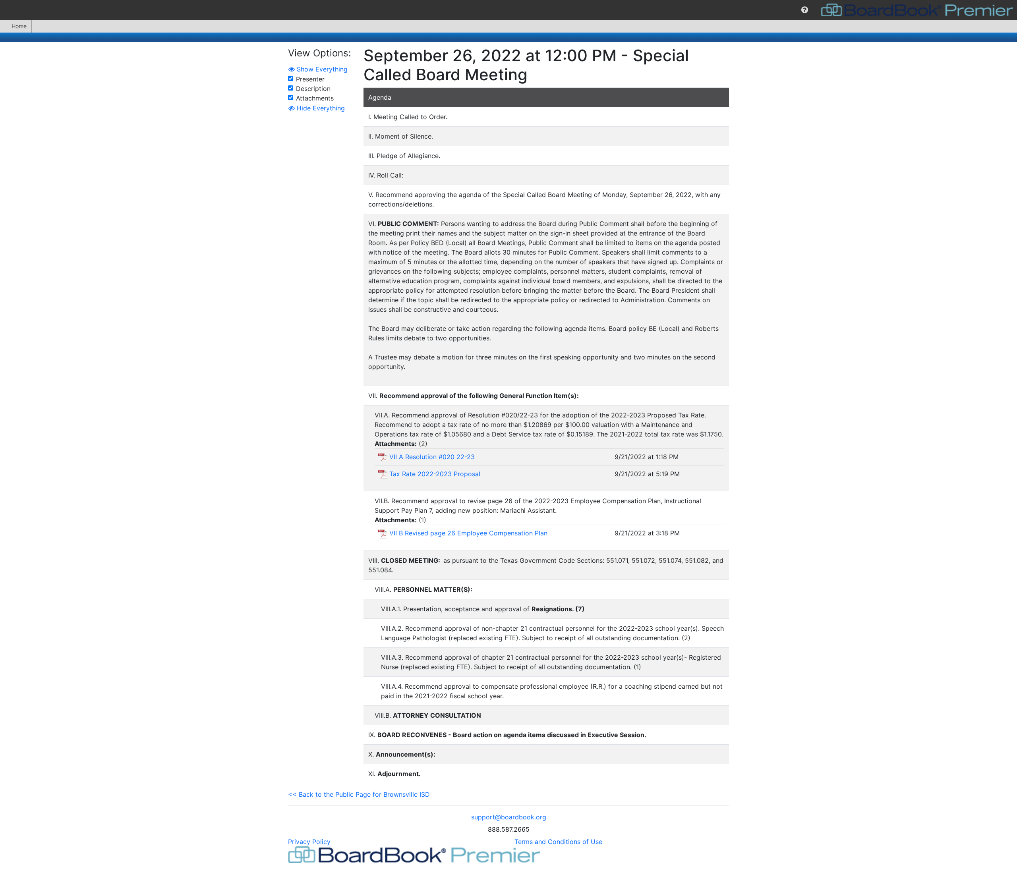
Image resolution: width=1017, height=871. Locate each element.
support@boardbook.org (508, 817)
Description (313, 89)
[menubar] (508, 10)
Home (19, 26)
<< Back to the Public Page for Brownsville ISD (359, 794)
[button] (804, 10)
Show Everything (321, 69)
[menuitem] (804, 10)
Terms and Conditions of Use (558, 842)
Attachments (315, 98)
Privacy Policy (309, 842)
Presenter (310, 79)
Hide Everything (320, 108)
